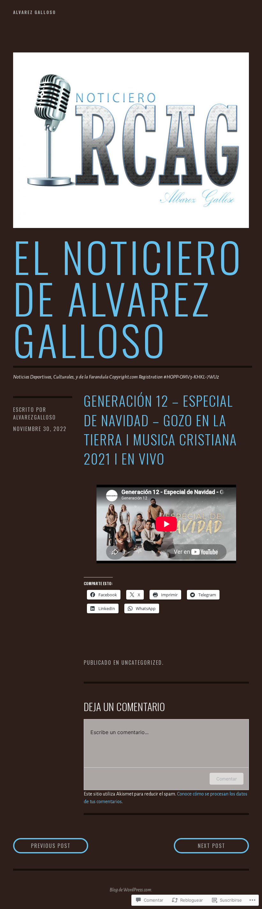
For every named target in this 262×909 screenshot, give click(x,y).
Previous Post (42, 846)
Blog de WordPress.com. (131, 889)
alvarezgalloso (34, 417)
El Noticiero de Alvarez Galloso (128, 297)
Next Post (199, 846)
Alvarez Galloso (34, 12)
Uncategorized (141, 662)
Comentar (226, 778)
